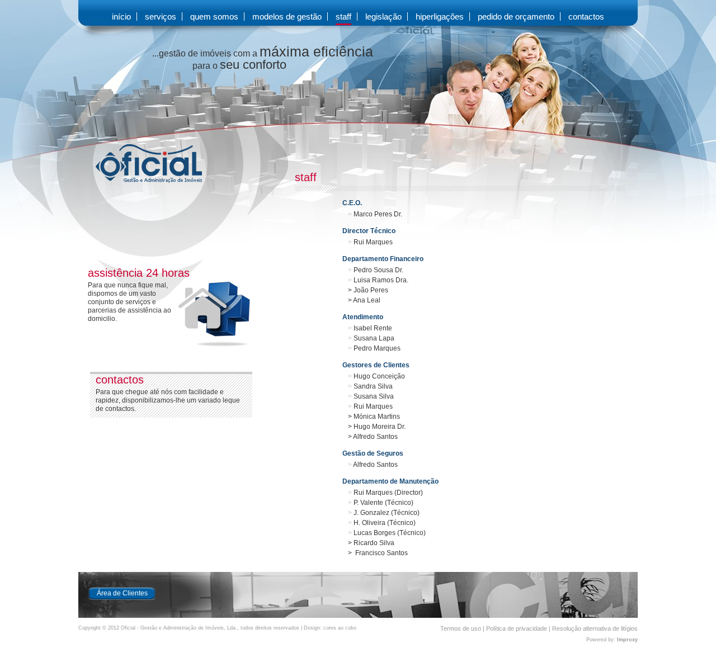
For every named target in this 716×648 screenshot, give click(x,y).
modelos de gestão (287, 16)
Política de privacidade (516, 628)
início (121, 16)
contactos (586, 16)
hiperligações (440, 16)
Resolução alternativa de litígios (595, 628)
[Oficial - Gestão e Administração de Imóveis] (140, 181)
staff (343, 16)
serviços (160, 16)
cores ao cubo (339, 628)
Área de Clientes (122, 593)
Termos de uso (460, 628)
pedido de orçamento (516, 16)
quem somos (214, 16)
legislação (383, 16)
